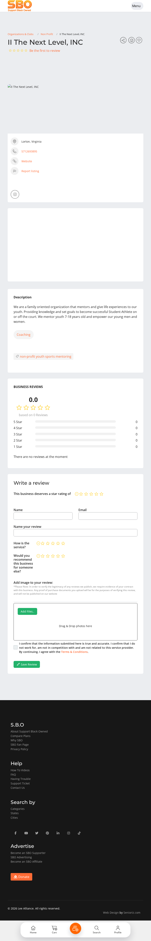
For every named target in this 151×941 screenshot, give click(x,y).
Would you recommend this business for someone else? (23, 563)
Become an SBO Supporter (28, 853)
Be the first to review (44, 51)
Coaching (23, 334)
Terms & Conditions (74, 652)
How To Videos (20, 770)
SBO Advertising (21, 857)
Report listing (30, 171)
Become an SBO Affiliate (26, 861)
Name (18, 510)
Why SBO (17, 740)
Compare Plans (20, 736)
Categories (18, 809)
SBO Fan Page (20, 744)
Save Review (28, 664)
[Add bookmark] (139, 41)
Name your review (27, 526)
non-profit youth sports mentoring (45, 356)
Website (26, 161)
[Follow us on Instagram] (15, 194)
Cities (14, 817)
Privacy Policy (19, 749)
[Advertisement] (75, 244)
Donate (23, 877)
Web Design (111, 912)
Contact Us (18, 788)
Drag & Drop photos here (75, 626)
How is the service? (21, 545)
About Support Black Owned (29, 731)
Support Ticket (20, 783)
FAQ (13, 774)
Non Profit (47, 34)
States (15, 813)
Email (82, 510)
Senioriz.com (131, 912)
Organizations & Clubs (20, 34)
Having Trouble (21, 779)
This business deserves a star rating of (42, 494)
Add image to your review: (33, 582)
